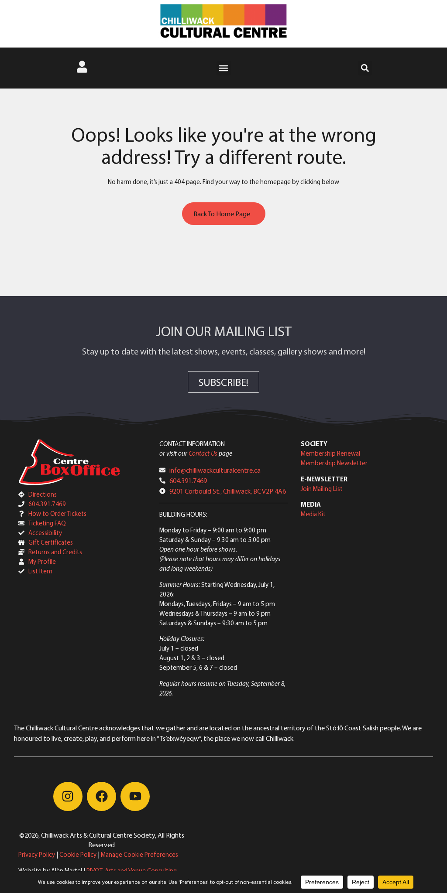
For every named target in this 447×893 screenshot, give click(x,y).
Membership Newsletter (334, 463)
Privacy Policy (36, 854)
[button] (224, 68)
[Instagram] (68, 796)
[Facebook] (101, 796)
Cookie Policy (77, 854)
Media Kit (313, 514)
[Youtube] (135, 796)
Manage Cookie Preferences (139, 854)
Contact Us (203, 453)
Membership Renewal (330, 453)
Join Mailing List (322, 488)
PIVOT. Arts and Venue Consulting (131, 870)
